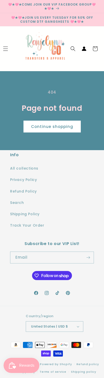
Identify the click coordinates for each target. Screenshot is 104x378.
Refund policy (87, 364)
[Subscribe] (88, 257)
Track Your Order (27, 225)
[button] (5, 48)
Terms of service (53, 372)
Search (17, 202)
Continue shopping (52, 126)
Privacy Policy (23, 179)
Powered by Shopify (56, 364)
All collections (24, 168)
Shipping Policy (25, 214)
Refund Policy (23, 191)
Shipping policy (83, 372)
